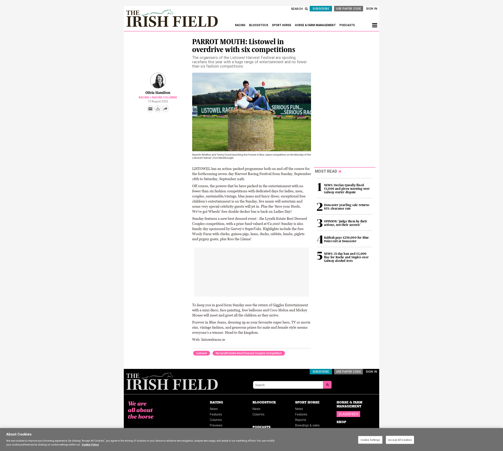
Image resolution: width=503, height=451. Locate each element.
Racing (144, 97)
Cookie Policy (90, 444)
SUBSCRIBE (321, 8)
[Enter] (327, 385)
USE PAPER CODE (348, 8)
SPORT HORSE (282, 25)
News (214, 409)
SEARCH (297, 9)
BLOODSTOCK (259, 25)
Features (216, 414)
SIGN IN (371, 8)
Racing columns (164, 97)
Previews (216, 425)
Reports (300, 420)
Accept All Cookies (400, 439)
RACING (240, 25)
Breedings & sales (307, 425)
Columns (216, 420)
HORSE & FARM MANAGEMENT (315, 25)
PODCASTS (347, 25)
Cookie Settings (370, 439)
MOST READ (326, 171)
